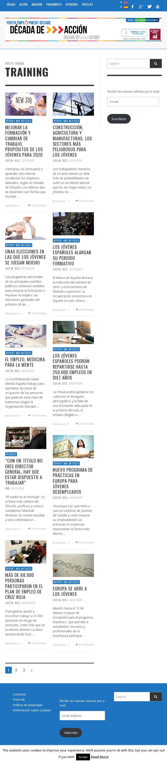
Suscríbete (119, 119)
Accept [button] (83, 757)
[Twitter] (149, 6)
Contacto (19, 694)
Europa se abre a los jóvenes (70, 591)
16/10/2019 (75, 160)
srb (7, 488)
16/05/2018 (75, 497)
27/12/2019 (28, 160)
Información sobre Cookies (32, 710)
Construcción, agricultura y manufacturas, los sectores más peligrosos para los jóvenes (72, 141)
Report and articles (18, 121)
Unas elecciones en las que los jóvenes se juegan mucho (25, 257)
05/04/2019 (76, 383)
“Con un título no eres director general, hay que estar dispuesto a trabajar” (24, 471)
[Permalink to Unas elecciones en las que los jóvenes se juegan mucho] (25, 228)
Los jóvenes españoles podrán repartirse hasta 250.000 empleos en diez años (72, 366)
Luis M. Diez (12, 160)
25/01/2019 (28, 371)
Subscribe (71, 733)
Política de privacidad (27, 705)
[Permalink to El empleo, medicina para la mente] (25, 336)
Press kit (19, 699)
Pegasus (11, 454)
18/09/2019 (76, 269)
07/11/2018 (17, 488)
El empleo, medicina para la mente (25, 362)
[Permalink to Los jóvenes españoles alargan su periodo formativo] (73, 223)
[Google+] (141, 6)
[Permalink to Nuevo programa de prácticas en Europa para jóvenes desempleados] (73, 446)
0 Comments (38, 205)
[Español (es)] (126, 7)
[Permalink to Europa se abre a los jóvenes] (73, 565)
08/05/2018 (28, 603)
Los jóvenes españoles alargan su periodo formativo (72, 255)
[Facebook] (133, 6)
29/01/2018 (75, 600)
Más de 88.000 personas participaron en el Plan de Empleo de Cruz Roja (24, 585)
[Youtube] (158, 6)
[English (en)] (126, 2)
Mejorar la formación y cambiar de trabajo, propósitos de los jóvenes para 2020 (24, 141)
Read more (12, 205)
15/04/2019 (28, 268)
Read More (100, 757)
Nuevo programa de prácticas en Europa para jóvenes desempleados (73, 480)
